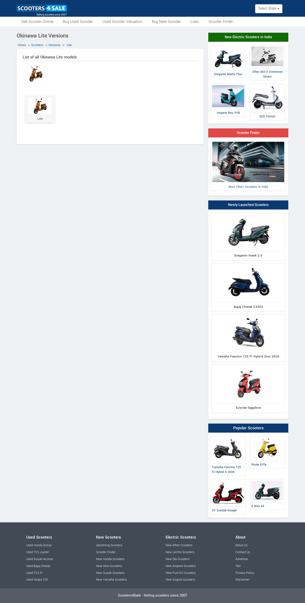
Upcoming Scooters (109, 545)
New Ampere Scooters (181, 566)
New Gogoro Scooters (180, 579)
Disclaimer (242, 579)
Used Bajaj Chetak (38, 566)
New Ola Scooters (177, 559)
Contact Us (242, 552)
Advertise (241, 559)
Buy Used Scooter (78, 21)
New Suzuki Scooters (110, 573)
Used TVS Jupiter (37, 552)
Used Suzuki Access (39, 559)
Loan (194, 21)
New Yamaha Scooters (111, 579)
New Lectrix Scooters (180, 552)
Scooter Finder (220, 21)
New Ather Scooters (179, 545)
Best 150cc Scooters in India (248, 187)
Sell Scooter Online (37, 21)
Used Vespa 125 (37, 579)
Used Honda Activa (38, 545)
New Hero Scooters (109, 566)
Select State (267, 8)
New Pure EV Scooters (181, 573)
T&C (238, 566)
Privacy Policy (244, 573)
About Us (241, 545)
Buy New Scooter (166, 21)
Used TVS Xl (34, 573)
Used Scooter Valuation (122, 21)
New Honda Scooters (110, 559)
